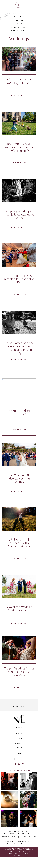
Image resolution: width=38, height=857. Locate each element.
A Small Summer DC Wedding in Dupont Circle (19, 83)
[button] (4, 4)
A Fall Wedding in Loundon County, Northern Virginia (19, 543)
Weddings (19, 38)
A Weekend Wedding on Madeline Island (19, 608)
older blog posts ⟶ (19, 706)
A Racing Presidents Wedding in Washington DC (19, 279)
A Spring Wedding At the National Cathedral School (19, 214)
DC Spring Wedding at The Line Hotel (19, 412)
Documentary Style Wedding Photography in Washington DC (19, 147)
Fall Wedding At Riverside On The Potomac (19, 478)
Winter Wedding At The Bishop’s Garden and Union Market (19, 672)
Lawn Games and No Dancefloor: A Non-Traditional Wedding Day (19, 348)
